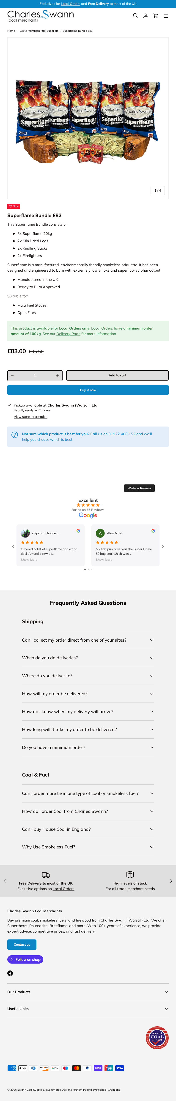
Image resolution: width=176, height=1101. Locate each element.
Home (11, 30)
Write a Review (139, 488)
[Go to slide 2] (88, 569)
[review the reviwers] (78, 531)
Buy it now (88, 390)
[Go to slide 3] (91, 569)
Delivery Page (68, 333)
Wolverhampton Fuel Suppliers (38, 30)
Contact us (22, 944)
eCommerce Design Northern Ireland (68, 1089)
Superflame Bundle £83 (78, 30)
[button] (156, 16)
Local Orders (70, 4)
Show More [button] (29, 559)
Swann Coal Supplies (30, 1089)
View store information (30, 417)
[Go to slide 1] (85, 569)
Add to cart (117, 375)
